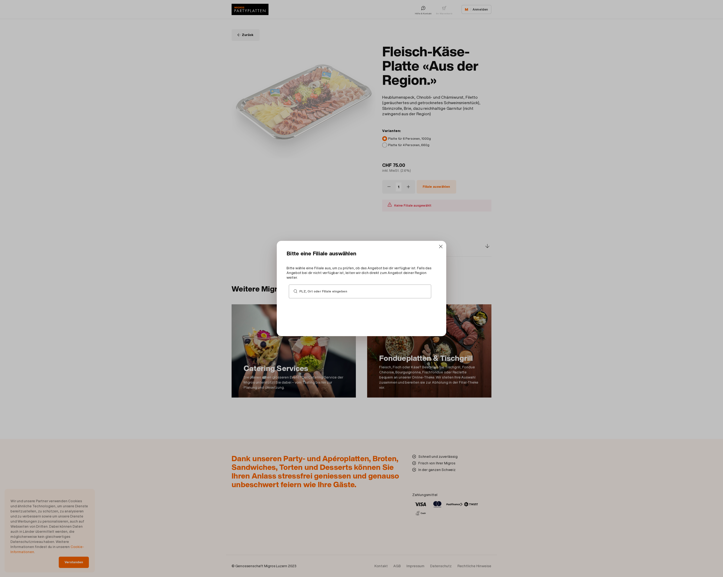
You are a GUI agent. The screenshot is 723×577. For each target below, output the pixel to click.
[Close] (440, 246)
